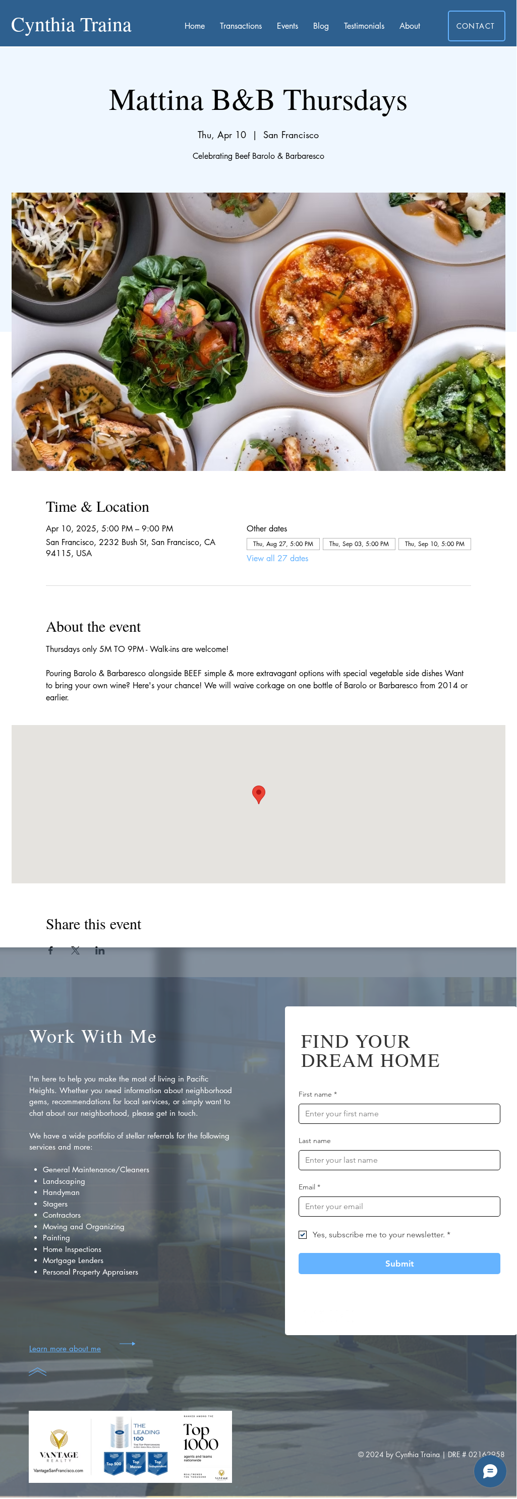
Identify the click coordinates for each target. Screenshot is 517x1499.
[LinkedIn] (358, 1316)
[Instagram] (326, 1316)
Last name (315, 1140)
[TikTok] (342, 1316)
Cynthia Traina (71, 23)
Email (309, 1186)
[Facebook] (310, 1316)
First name (318, 1094)
